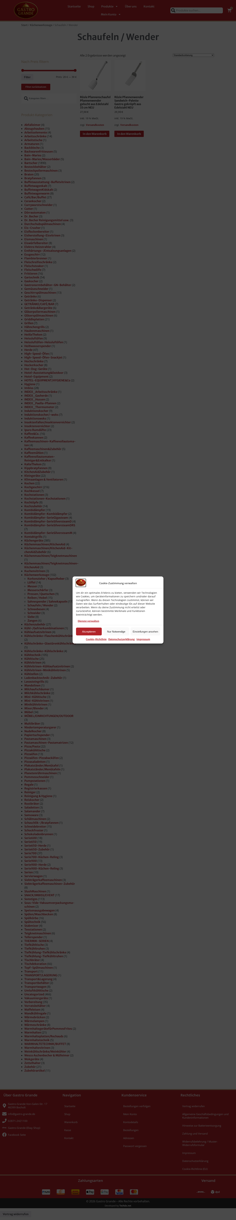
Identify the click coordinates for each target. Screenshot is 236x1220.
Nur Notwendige (116, 631)
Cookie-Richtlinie (96, 639)
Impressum (143, 639)
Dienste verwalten (88, 621)
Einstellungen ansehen (145, 631)
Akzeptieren (89, 631)
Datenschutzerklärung (121, 639)
